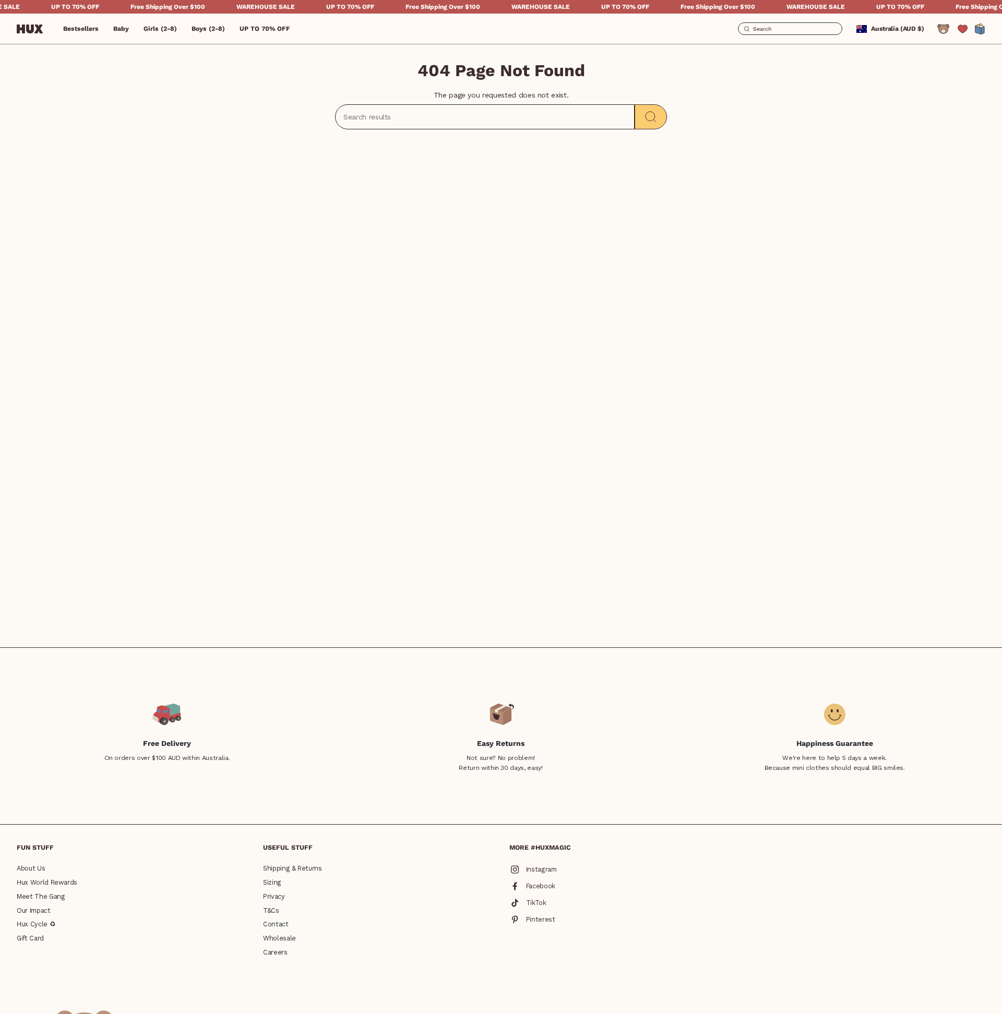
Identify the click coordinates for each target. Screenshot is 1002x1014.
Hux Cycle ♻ (36, 924)
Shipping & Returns (292, 868)
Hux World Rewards (47, 882)
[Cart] (980, 29)
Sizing (272, 882)
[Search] (651, 116)
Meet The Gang (41, 896)
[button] (121, 29)
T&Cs (271, 910)
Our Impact (34, 910)
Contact (276, 924)
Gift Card (30, 938)
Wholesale (279, 938)
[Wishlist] (963, 29)
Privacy (274, 896)
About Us (31, 868)
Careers (275, 952)
